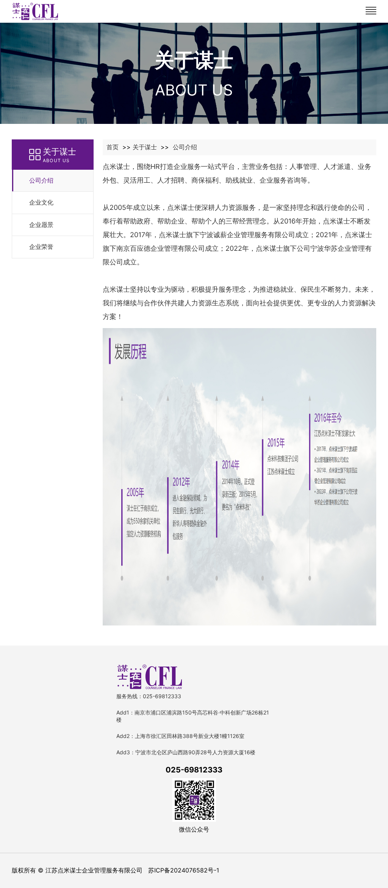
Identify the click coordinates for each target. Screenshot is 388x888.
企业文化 (41, 202)
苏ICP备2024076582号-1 (183, 870)
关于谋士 (145, 147)
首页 (112, 147)
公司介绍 (41, 180)
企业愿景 (41, 224)
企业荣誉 (41, 246)
